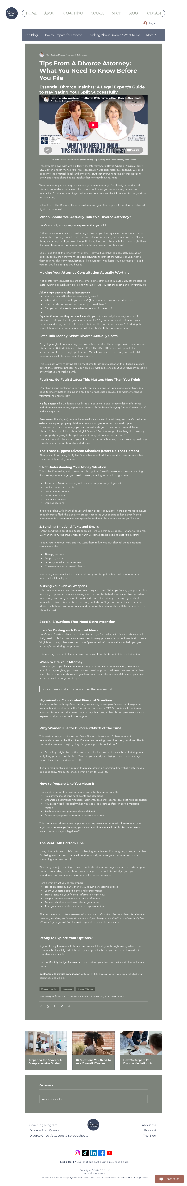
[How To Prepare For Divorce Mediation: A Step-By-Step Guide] (141, 1043)
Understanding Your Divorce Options (107, 996)
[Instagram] (77, 1153)
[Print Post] (69, 1006)
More (150, 35)
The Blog (31, 35)
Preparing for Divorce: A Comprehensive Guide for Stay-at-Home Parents (45, 1062)
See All (159, 1025)
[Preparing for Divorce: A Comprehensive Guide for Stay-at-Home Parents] (46, 1043)
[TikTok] (85, 1153)
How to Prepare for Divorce (63, 35)
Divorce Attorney (85, 989)
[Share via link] (62, 1006)
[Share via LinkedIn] (55, 1006)
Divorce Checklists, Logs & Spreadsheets (58, 1135)
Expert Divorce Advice (77, 996)
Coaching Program (43, 1125)
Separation (67, 989)
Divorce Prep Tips (49, 989)
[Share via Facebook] (40, 1006)
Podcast (150, 1130)
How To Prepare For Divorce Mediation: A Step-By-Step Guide (137, 1062)
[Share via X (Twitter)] (48, 1006)
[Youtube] (109, 1153)
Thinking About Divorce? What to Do (114, 35)
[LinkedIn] (93, 1153)
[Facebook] (101, 1153)
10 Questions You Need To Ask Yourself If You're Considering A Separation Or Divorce (93, 1062)
